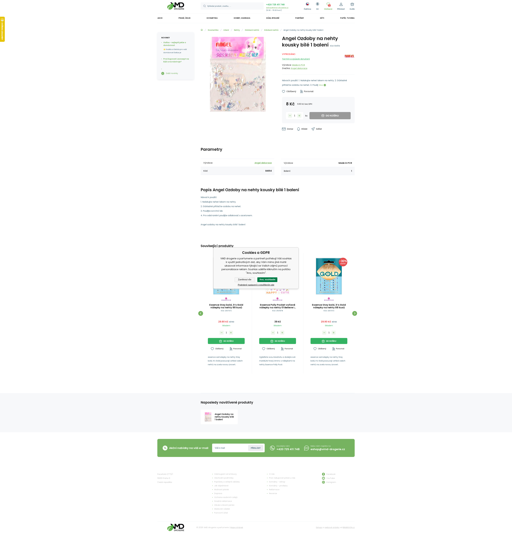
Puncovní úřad (221, 512)
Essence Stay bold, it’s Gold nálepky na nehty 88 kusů (226, 306)
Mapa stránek (236, 527)
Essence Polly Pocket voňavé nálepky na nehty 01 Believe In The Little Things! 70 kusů (277, 306)
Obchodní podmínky (223, 478)
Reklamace (274, 489)
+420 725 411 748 (275, 4)
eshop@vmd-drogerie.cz (277, 7)
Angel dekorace (299, 68)
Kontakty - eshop (277, 481)
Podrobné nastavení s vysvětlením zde (256, 285)
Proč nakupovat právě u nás (282, 478)
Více (321, 85)
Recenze (273, 493)
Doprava (218, 493)
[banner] (175, 7)
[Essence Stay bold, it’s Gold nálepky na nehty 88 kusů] (329, 276)
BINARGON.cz (349, 527)
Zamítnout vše (244, 279)
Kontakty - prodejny (278, 485)
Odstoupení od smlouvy (225, 474)
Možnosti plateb (221, 489)
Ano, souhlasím (267, 279)
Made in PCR (298, 64)
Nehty (237, 30)
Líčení (226, 30)
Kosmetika (213, 30)
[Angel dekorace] (349, 60)
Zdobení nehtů (252, 30)
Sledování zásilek (222, 509)
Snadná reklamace (223, 501)
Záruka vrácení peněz (224, 505)
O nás (272, 474)
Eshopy (319, 527)
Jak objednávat (221, 485)
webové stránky (332, 527)
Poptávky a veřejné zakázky (227, 481)
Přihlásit (256, 448)
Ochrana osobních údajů (225, 497)
